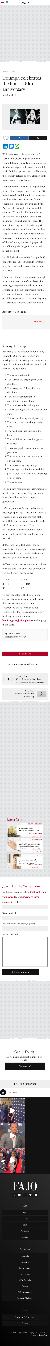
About (25, 1218)
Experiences (25, 1274)
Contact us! (25, 1066)
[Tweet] (38, 138)
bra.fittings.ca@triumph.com (17, 620)
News (12, 71)
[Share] (19, 138)
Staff (25, 1225)
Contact (25, 1237)
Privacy (25, 1323)
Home (5, 71)
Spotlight (25, 1256)
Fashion (25, 1286)
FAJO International (25, 1292)
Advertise (25, 1231)
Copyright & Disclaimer (25, 1317)
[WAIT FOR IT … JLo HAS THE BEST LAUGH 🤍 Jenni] (12, 1160)
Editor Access (25, 1268)
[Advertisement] (25, 32)
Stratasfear (43, 1335)
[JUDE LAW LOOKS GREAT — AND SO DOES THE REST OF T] (12, 1135)
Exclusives (25, 1262)
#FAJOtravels (25, 1280)
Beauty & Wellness (25, 1298)
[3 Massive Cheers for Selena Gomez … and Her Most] (12, 1110)
